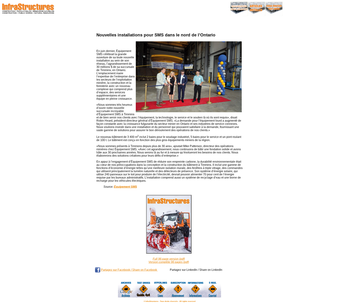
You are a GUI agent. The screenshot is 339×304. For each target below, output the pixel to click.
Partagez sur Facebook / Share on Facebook (129, 269)
